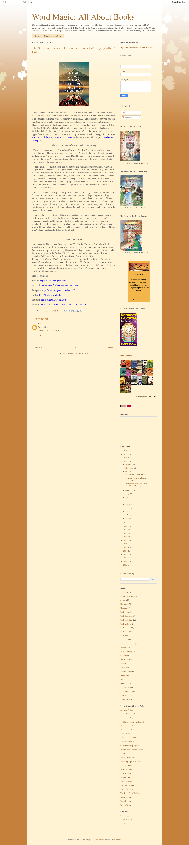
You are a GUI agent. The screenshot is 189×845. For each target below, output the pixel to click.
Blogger (117, 839)
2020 (125, 530)
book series (124, 631)
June (127, 500)
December (129, 464)
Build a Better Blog (127, 819)
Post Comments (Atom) (79, 353)
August (128, 493)
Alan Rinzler (125, 592)
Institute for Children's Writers (131, 749)
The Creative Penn (127, 785)
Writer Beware (125, 801)
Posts (126, 112)
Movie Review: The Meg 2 (135, 474)
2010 (125, 565)
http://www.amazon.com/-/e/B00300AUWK (136, 47)
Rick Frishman (125, 773)
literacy (123, 667)
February (129, 515)
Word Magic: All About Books (83, 16)
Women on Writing (127, 797)
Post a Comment (41, 336)
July (127, 497)
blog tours (124, 604)
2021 (125, 526)
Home (36, 36)
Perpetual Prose (126, 769)
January (128, 518)
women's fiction (126, 691)
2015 (125, 547)
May (127, 504)
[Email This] (70, 311)
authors (123, 600)
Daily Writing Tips (127, 729)
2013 (125, 554)
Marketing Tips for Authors (130, 761)
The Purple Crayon (127, 789)
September (129, 490)
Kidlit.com (124, 753)
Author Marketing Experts (130, 714)
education (124, 655)
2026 (125, 451)
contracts (123, 647)
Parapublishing (126, 765)
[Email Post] (65, 310)
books (122, 636)
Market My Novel (127, 757)
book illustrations (127, 616)
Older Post (109, 347)
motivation (124, 675)
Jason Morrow (99, 839)
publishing (124, 683)
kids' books (124, 659)
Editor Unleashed (126, 733)
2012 (125, 557)
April (127, 507)
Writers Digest (125, 805)
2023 (125, 461)
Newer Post (38, 347)
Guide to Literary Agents (129, 745)
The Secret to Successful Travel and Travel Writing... (136, 484)
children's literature (127, 643)
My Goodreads (126, 356)
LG (39, 323)
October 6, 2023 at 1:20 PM (48, 330)
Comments (128, 117)
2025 (125, 454)
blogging (123, 608)
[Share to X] (75, 311)
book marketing (126, 620)
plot (121, 679)
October (128, 471)
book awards (125, 612)
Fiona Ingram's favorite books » (146, 397)
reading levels (125, 687)
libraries (123, 663)
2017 (125, 540)
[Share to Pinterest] (80, 311)
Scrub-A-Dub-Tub (127, 777)
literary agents (125, 671)
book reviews (125, 627)
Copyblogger (125, 816)
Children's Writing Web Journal (132, 722)
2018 (125, 536)
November (129, 468)
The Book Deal (126, 781)
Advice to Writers (126, 710)
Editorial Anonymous (128, 737)
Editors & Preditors (127, 741)
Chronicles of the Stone (53, 36)
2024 (125, 457)
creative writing (126, 651)
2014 (125, 551)
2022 (125, 522)
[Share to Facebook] (78, 311)
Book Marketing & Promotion (131, 718)
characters (124, 639)
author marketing (126, 596)
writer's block (125, 695)
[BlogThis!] (72, 311)
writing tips (124, 699)
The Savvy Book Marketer (130, 793)
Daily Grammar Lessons (129, 725)
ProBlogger (124, 823)
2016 (125, 544)
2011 (125, 561)
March (128, 511)
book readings (125, 624)
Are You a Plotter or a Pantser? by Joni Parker (137, 479)
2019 (125, 533)
